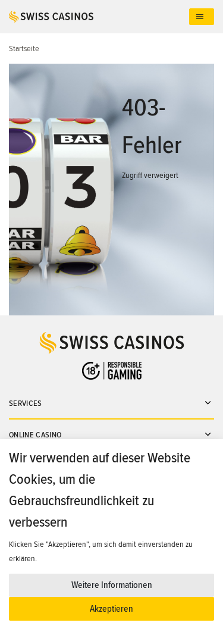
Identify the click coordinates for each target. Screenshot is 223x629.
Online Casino (35, 435)
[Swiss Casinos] (99, 17)
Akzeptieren (111, 609)
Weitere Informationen (111, 585)
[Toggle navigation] (201, 17)
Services (25, 403)
